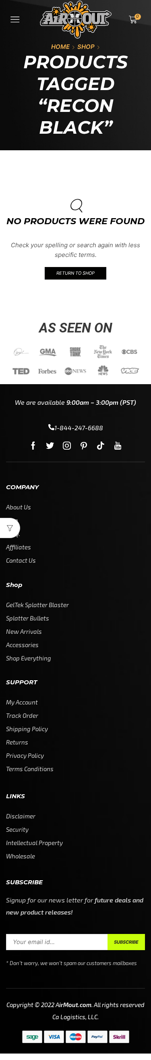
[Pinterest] (84, 446)
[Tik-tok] (101, 446)
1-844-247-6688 (78, 427)
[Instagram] (67, 446)
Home (60, 46)
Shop (86, 46)
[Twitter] (50, 446)
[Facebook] (33, 446)
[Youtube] (118, 446)
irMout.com (75, 1004)
